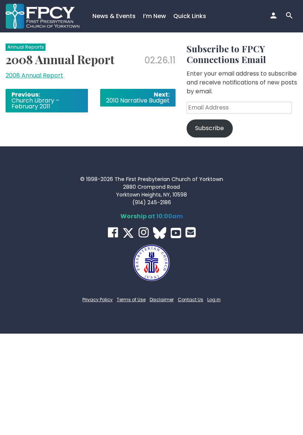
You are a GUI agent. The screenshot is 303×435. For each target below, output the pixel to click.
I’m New (154, 16)
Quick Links (189, 16)
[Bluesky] (160, 233)
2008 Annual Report (34, 75)
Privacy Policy (97, 299)
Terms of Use (131, 299)
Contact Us (190, 299)
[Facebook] (112, 232)
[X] (128, 233)
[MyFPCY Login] (274, 16)
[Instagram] (143, 232)
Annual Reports (25, 47)
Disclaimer (162, 299)
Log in (214, 299)
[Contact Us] (190, 232)
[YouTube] (176, 233)
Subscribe (209, 128)
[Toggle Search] (290, 16)
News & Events (114, 16)
